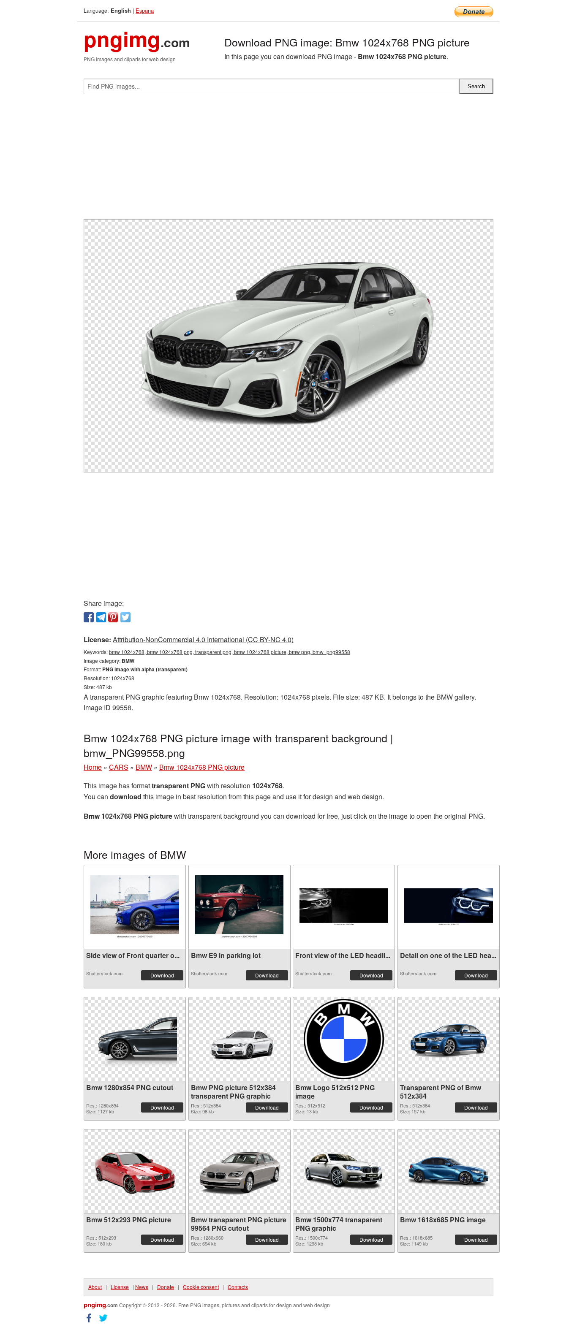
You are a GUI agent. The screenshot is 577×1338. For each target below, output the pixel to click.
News (141, 1286)
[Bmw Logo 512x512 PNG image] (344, 1039)
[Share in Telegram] (101, 617)
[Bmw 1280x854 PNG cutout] (135, 1039)
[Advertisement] (288, 160)
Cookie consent (201, 1286)
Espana (145, 10)
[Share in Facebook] (89, 617)
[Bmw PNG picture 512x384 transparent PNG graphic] (239, 1039)
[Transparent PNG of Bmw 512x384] (448, 1039)
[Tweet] (125, 617)
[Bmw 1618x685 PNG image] (448, 1171)
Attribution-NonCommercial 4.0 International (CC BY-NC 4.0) (203, 639)
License (120, 1286)
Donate (165, 1286)
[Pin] (113, 617)
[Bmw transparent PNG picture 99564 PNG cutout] (239, 1171)
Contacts (238, 1286)
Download (162, 975)
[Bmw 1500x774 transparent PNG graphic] (344, 1171)
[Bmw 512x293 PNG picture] (135, 1171)
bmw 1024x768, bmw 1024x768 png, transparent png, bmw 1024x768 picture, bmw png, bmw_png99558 (229, 651)
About (95, 1286)
